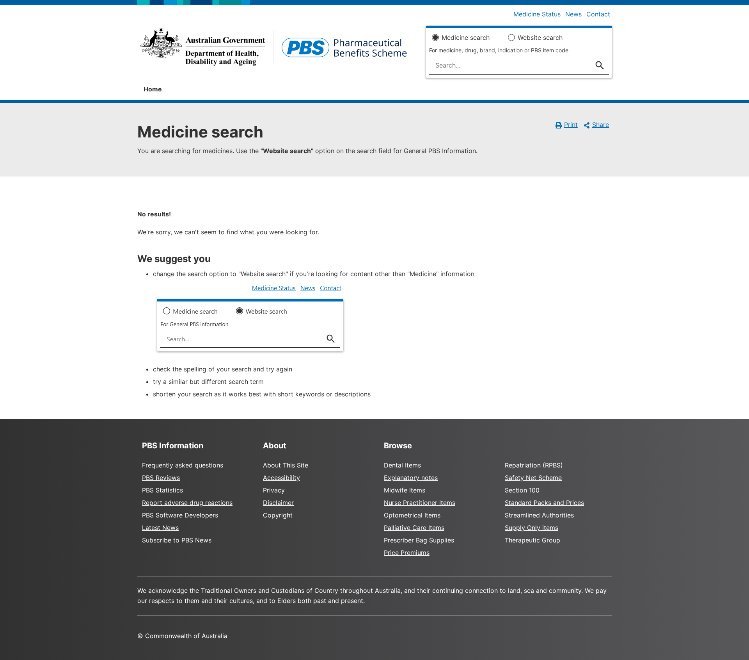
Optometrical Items (412, 515)
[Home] (273, 49)
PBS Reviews (161, 478)
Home (153, 89)
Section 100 (522, 490)
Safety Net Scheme (533, 478)
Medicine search (466, 37)
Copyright (278, 515)
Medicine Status (537, 14)
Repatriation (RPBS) (534, 465)
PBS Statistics (162, 490)
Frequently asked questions (182, 465)
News (573, 14)
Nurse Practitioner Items (419, 503)
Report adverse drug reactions (187, 503)
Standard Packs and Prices (544, 503)
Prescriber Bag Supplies (419, 540)
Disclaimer (278, 503)
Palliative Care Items (414, 528)
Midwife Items (404, 490)
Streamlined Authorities (539, 515)
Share (600, 124)
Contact (598, 14)
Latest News (160, 528)
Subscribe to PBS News (176, 540)
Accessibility (281, 478)
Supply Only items (531, 528)
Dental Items (402, 465)
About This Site (285, 465)
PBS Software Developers (180, 515)
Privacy (274, 490)
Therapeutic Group (532, 540)
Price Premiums (407, 553)
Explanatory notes (411, 478)
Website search (540, 37)
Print (571, 124)
